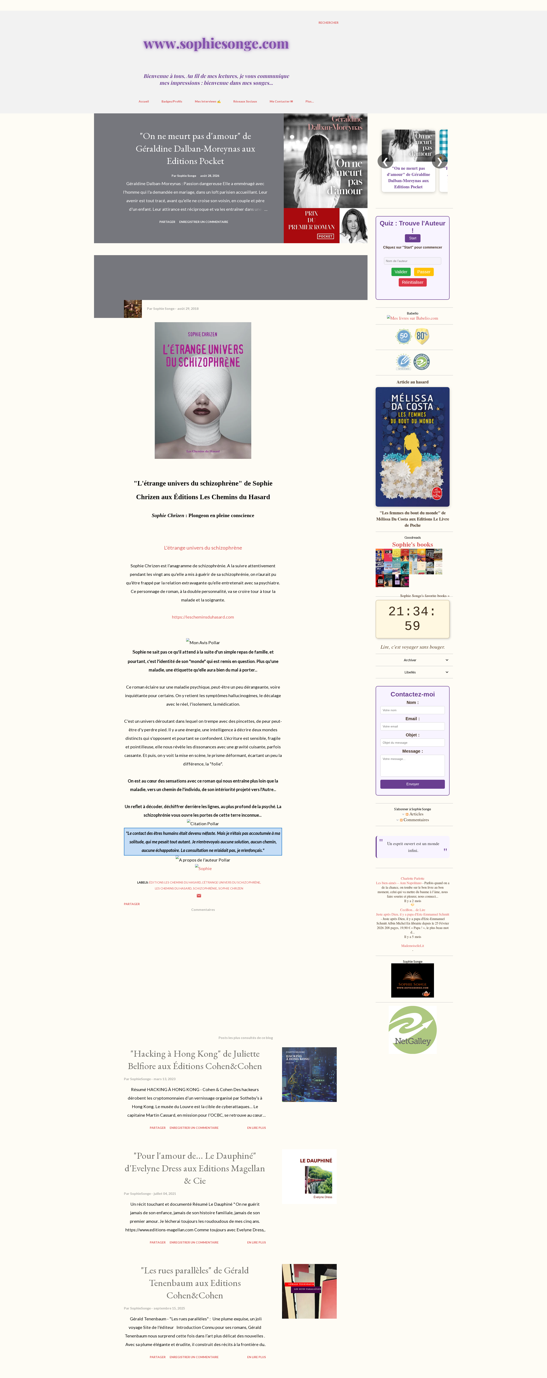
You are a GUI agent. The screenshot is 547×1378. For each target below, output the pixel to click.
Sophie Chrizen (230, 888)
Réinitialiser (412, 282)
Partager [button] (167, 222)
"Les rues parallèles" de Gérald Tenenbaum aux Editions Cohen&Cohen (195, 1282)
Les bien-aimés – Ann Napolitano (399, 883)
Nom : (413, 702)
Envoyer (412, 784)
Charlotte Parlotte (412, 878)
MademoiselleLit (412, 945)
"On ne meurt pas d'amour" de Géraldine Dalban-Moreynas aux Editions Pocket (195, 148)
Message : (412, 751)
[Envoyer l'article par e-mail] (198, 897)
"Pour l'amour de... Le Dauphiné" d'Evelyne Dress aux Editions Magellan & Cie (195, 1167)
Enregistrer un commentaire (203, 222)
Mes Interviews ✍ (208, 101)
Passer (424, 271)
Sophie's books (412, 544)
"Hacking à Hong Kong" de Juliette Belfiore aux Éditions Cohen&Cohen (195, 1059)
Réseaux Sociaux (245, 101)
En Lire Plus (256, 1127)
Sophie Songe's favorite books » (425, 595)
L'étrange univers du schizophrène (203, 547)
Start (412, 238)
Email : (413, 718)
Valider (401, 271)
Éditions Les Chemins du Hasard (175, 882)
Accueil (144, 101)
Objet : (413, 735)
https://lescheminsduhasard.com (203, 616)
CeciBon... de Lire (412, 909)
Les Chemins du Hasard (173, 888)
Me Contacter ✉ (281, 101)
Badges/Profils (172, 101)
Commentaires (416, 819)
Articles (415, 814)
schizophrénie (205, 888)
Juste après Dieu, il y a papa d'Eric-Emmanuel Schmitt (412, 914)
